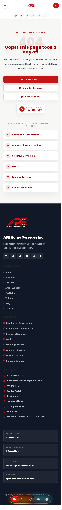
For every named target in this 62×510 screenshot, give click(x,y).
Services (9, 282)
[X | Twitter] (27, 15)
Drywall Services (14, 355)
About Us (10, 277)
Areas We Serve (13, 287)
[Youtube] (33, 15)
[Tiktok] (21, 15)
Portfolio (10, 293)
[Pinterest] (15, 15)
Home (8, 272)
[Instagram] (39, 15)
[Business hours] (31, 499)
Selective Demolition (17, 334)
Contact (9, 308)
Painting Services (15, 361)
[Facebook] (45, 15)
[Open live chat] (14, 499)
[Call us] (22, 499)
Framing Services (15, 344)
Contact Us (31, 79)
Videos (9, 298)
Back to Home (32, 96)
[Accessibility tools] (47, 499)
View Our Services (32, 88)
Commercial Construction (20, 328)
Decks (9, 339)
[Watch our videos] (39, 499)
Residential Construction (19, 323)
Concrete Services (15, 350)
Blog (7, 303)
